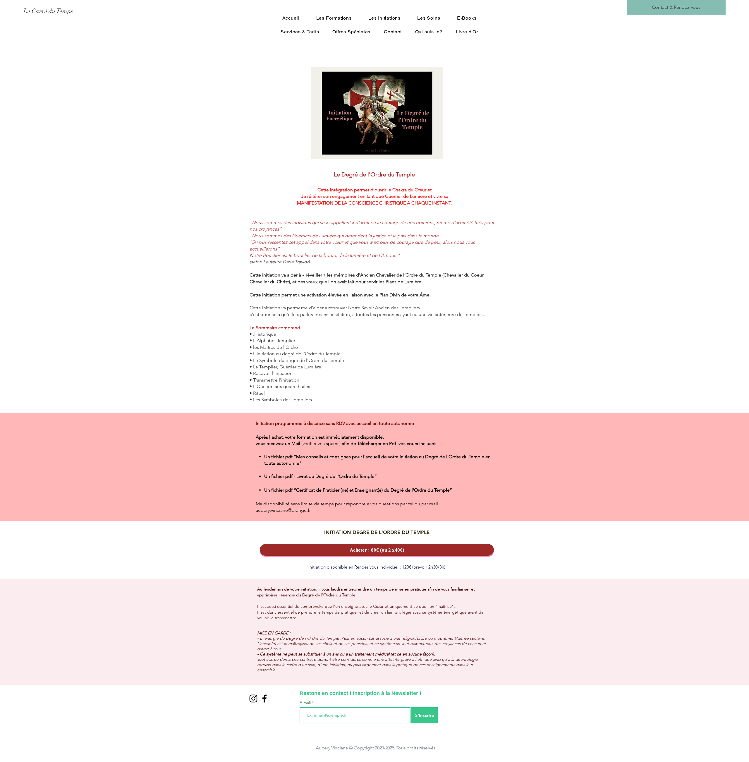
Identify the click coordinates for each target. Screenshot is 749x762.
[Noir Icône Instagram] (253, 698)
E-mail (306, 703)
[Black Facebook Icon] (264, 698)
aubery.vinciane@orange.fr (283, 510)
